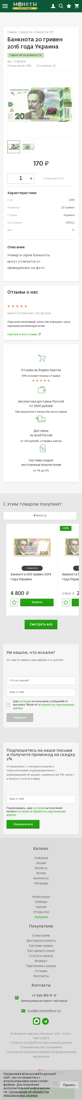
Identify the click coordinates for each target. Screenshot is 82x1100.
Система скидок (41, 945)
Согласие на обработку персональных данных (41, 1042)
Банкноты (41, 878)
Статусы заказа (41, 955)
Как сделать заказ (41, 950)
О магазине (41, 935)
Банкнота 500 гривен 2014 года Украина (31, 577)
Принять (69, 1085)
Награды (41, 883)
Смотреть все (41, 624)
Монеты (41, 868)
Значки (41, 907)
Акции (41, 863)
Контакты (41, 976)
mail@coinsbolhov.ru (44, 1011)
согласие (25, 701)
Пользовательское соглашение (41, 1047)
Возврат (41, 961)
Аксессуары (41, 896)
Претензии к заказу (41, 966)
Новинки (41, 858)
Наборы (41, 901)
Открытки (41, 912)
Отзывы (41, 971)
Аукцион (41, 917)
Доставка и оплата (41, 940)
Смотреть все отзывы (22, 334)
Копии (41, 873)
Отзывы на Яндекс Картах (41, 370)
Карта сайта (41, 1038)
